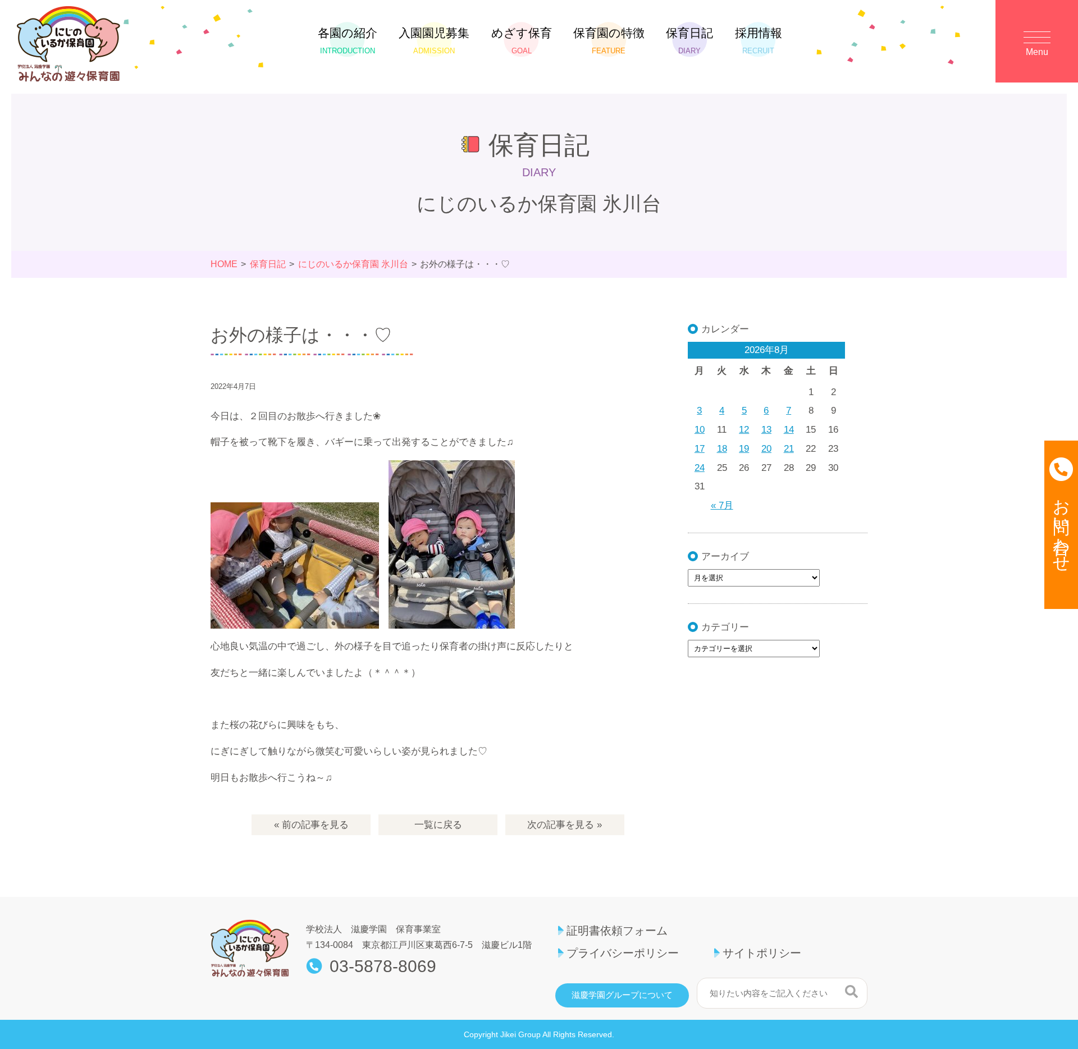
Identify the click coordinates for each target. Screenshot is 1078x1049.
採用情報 (758, 40)
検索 (851, 991)
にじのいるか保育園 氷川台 (353, 264)
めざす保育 (521, 40)
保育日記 (689, 40)
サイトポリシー (762, 953)
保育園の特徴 (609, 40)
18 (722, 448)
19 (744, 448)
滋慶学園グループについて (622, 995)
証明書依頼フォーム (617, 930)
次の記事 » (564, 824)
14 (789, 429)
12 (744, 429)
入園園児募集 (434, 40)
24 (700, 467)
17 (700, 448)
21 (789, 448)
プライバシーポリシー (623, 953)
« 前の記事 (311, 824)
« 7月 (722, 505)
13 (766, 429)
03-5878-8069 (383, 966)
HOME (224, 264)
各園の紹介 (347, 40)
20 (766, 448)
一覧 (438, 824)
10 (700, 429)
